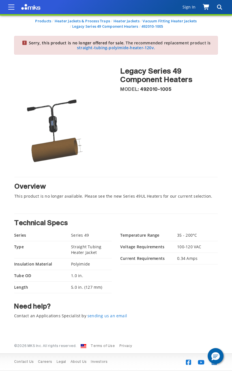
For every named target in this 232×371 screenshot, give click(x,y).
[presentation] (116, 185)
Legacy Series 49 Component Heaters (105, 26)
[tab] (116, 188)
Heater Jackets (126, 20)
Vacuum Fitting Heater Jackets (170, 20)
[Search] (219, 7)
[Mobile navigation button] (11, 7)
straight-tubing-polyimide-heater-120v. (116, 47)
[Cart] (206, 7)
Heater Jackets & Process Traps (82, 20)
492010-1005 (152, 26)
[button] (216, 356)
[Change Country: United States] (83, 346)
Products (43, 20)
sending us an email (107, 315)
